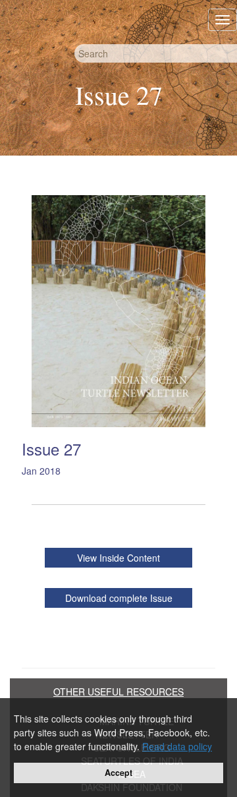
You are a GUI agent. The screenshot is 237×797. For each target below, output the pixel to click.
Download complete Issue (118, 598)
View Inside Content (118, 557)
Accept (118, 773)
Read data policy (177, 746)
